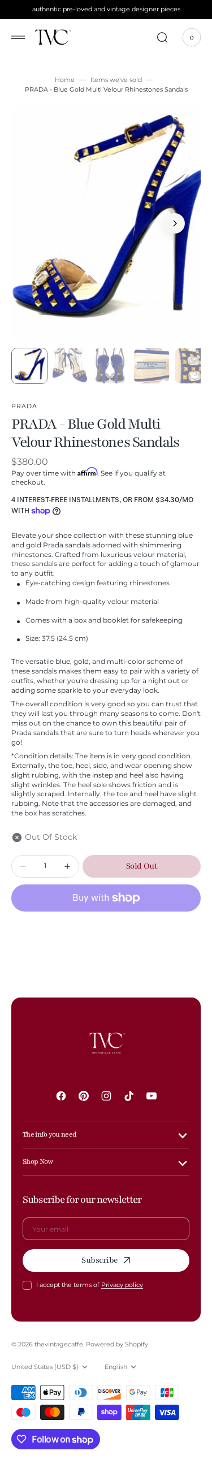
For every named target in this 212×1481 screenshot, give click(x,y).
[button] (18, 37)
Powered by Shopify (117, 1344)
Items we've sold (116, 80)
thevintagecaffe (58, 1344)
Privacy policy (122, 1285)
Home (65, 80)
